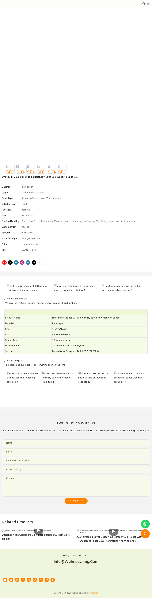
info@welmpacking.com (76, 561)
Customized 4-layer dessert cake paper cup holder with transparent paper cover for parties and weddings (109, 539)
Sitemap (94, 593)
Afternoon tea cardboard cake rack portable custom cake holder (36, 537)
